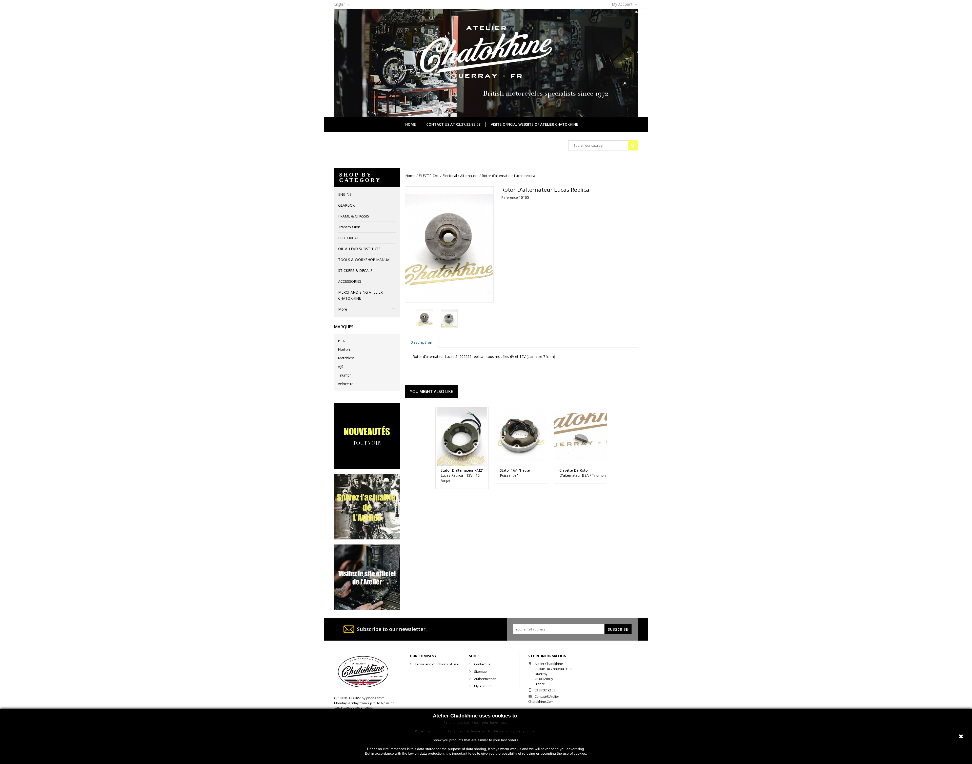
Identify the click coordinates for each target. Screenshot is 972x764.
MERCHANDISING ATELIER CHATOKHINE (360, 295)
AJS (340, 366)
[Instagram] (367, 506)
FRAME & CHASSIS (353, 216)
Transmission (349, 227)
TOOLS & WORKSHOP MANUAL (364, 259)
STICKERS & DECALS (355, 270)
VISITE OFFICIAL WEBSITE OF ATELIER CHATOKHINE (534, 124)
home (410, 124)
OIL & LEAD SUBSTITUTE (359, 248)
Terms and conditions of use (437, 664)
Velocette (345, 383)
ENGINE (344, 194)
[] (633, 145)
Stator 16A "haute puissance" (515, 473)
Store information (547, 655)
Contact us (482, 664)
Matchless (346, 358)
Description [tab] (422, 342)
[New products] (367, 435)
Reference (509, 197)
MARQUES (343, 327)
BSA (341, 340)
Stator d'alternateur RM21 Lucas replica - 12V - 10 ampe (462, 475)
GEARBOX (346, 205)
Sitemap (480, 671)
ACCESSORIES (349, 281)
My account (483, 686)
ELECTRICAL (348, 237)
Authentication (485, 678)
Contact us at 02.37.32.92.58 (453, 124)
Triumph (345, 375)
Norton (344, 349)
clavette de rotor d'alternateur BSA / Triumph (582, 473)
